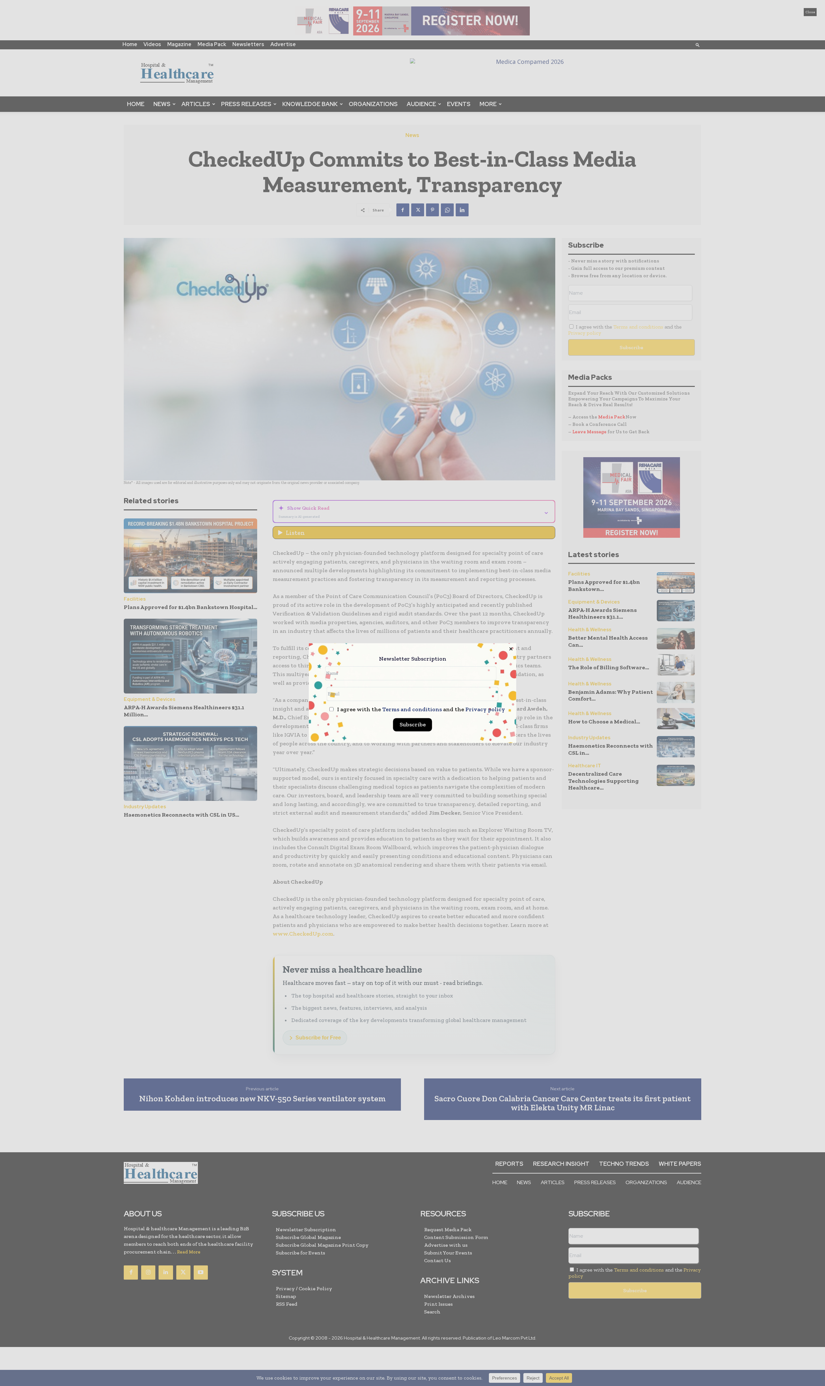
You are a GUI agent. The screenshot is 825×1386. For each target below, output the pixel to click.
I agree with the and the (420, 709)
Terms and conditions (412, 709)
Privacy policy (485, 709)
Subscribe (413, 724)
